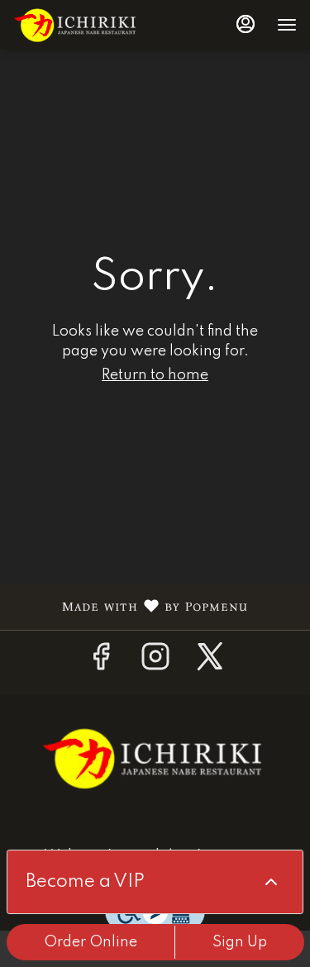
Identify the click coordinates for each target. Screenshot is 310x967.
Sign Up (239, 942)
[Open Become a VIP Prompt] (271, 882)
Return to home (155, 375)
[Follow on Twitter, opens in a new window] (210, 663)
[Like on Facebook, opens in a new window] (101, 663)
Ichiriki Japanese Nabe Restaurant (155, 758)
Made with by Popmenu (130, 606)
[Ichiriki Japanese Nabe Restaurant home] (87, 24)
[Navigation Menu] (287, 25)
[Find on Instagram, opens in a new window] (155, 663)
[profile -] (245, 24)
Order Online (90, 942)
